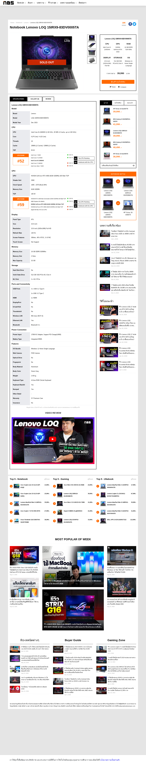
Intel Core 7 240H (36, 155)
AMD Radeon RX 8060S (37, 201)
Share (114, 87)
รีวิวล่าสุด (52, 3)
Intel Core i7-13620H (36, 163)
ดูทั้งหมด (47, 479)
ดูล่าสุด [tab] (106, 103)
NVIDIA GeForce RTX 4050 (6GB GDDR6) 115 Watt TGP (47, 207)
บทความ (40, 3)
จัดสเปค (20, 3)
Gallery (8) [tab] (35, 99)
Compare (123, 87)
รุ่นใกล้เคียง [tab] (118, 103)
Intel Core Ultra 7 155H (37, 166)
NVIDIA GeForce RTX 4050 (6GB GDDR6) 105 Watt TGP (47, 204)
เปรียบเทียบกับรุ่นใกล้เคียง (110, 165)
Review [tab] (48, 99)
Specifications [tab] (18, 99)
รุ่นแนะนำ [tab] (130, 103)
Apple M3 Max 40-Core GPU (39, 209)
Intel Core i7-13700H (36, 157)
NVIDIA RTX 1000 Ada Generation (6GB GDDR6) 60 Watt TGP (48, 198)
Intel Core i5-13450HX (37, 160)
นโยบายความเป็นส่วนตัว (110, 760)
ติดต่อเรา (82, 3)
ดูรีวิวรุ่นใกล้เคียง (119, 82)
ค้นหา (30, 3)
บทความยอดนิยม (67, 3)
